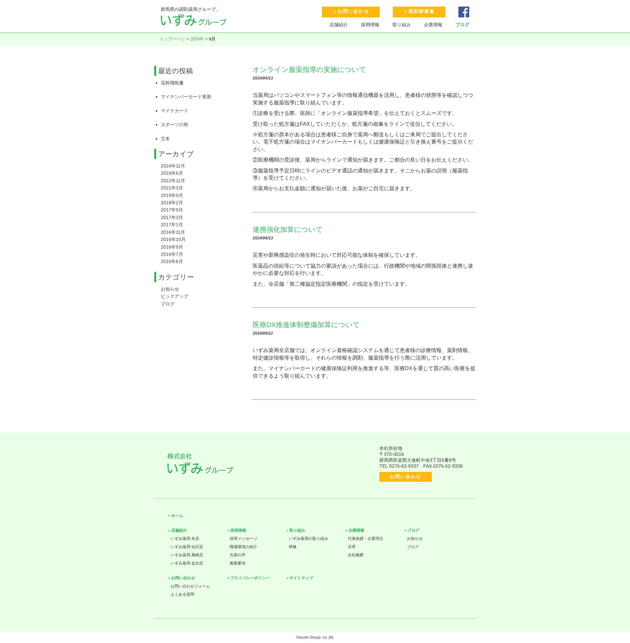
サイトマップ (301, 578)
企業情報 (433, 24)
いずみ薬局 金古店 (187, 563)
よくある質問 (182, 594)
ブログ (462, 24)
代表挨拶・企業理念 (365, 538)
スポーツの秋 (174, 124)
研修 (293, 546)
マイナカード (174, 110)
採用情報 (370, 24)
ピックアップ (174, 296)
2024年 (197, 38)
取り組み (401, 24)
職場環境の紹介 (243, 546)
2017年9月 (172, 209)
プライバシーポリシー (250, 578)
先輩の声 (237, 555)
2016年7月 (172, 254)
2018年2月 (172, 202)
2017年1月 (172, 224)
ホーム (177, 515)
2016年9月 (172, 247)
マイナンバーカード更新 (186, 96)
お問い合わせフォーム (190, 586)
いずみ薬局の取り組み (308, 538)
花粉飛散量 (172, 82)
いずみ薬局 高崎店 (187, 555)
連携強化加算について (288, 229)
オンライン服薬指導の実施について (309, 69)
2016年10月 (173, 239)
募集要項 (237, 563)
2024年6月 (172, 173)
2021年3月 (172, 187)
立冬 (165, 138)
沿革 (352, 546)
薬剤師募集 (422, 11)
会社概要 (356, 555)
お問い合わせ (353, 11)
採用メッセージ (243, 538)
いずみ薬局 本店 (185, 538)
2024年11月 (173, 165)
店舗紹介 (338, 24)
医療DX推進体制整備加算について (306, 324)
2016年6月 (172, 261)
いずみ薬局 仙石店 (187, 546)
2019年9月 (172, 195)
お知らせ (170, 289)
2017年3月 (172, 217)
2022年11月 (173, 180)
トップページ (172, 38)
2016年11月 (173, 232)
